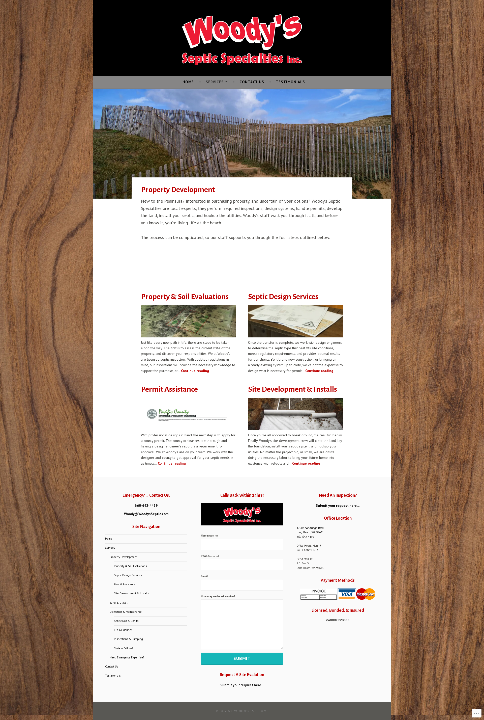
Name (209, 535)
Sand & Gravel (118, 602)
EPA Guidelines (123, 630)
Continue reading (195, 370)
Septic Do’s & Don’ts (126, 621)
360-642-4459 (146, 505)
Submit (242, 658)
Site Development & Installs (292, 389)
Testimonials (290, 81)
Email (204, 576)
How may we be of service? (218, 596)
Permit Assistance (169, 389)
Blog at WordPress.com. (242, 711)
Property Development (123, 557)
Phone (210, 556)
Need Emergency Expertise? (127, 657)
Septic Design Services (283, 296)
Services (215, 81)
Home (188, 81)
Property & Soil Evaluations (185, 296)
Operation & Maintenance (126, 612)
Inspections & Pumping (128, 639)
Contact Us (251, 81)
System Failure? (123, 648)
